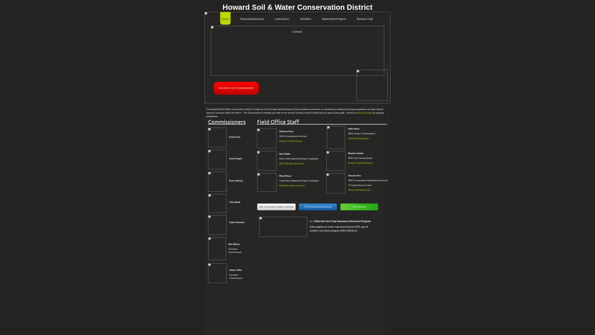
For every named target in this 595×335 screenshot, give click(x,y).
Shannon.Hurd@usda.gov (290, 141)
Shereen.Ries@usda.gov (359, 190)
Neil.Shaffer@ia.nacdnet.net (291, 163)
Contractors (282, 18)
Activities (305, 18)
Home (225, 18)
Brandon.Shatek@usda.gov (360, 163)
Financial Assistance (252, 18)
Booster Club (365, 18)
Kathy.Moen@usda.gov (358, 138)
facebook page (364, 113)
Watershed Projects (334, 18)
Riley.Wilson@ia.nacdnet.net (292, 185)
